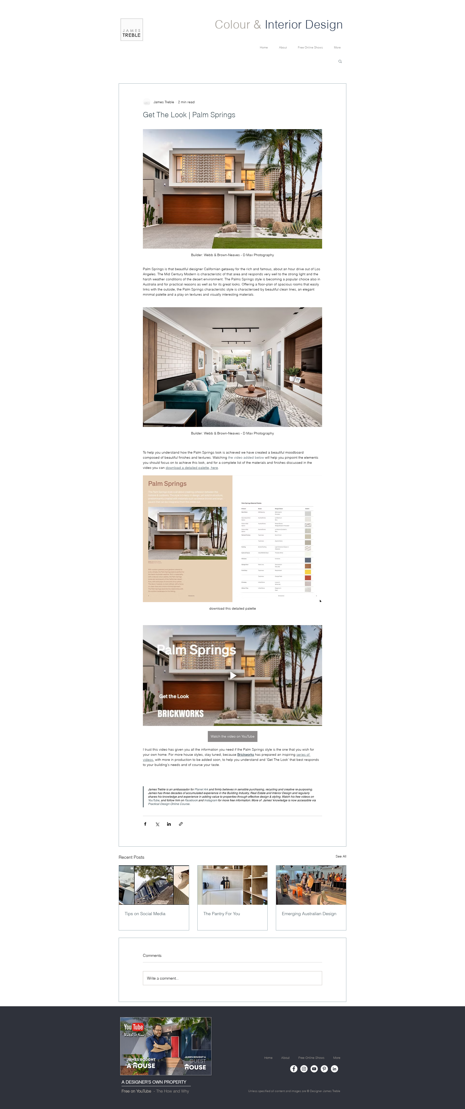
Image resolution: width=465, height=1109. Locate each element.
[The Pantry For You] (233, 885)
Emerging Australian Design (309, 913)
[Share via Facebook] (145, 824)
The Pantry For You (221, 913)
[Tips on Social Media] (154, 885)
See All (341, 856)
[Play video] (232, 675)
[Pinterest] (324, 1068)
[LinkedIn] (334, 1068)
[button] (340, 61)
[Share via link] (180, 824)
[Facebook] (293, 1068)
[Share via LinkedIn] (169, 824)
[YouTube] (314, 1068)
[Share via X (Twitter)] (157, 824)
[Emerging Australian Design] (311, 885)
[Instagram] (304, 1068)
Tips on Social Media (145, 913)
